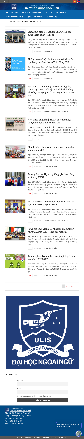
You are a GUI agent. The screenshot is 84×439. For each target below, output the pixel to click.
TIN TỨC (25, 12)
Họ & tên (20, 381)
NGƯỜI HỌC (60, 12)
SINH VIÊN (48, 51)
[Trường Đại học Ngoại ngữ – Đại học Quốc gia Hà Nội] (42, 6)
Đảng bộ (50, 17)
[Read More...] (30, 51)
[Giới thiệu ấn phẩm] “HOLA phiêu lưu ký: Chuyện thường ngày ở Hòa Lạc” (49, 121)
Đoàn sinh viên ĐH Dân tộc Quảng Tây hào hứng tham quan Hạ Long (49, 33)
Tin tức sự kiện (51, 166)
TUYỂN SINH (36, 12)
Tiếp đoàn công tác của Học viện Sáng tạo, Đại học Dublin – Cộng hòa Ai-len (51, 203)
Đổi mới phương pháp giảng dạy (57, 111)
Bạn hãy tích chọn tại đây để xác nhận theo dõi (35, 396)
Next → (72, 286)
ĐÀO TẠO (48, 12)
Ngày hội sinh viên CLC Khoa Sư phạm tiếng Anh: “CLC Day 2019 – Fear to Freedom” (51, 230)
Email (19, 388)
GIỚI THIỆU (14, 12)
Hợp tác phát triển (35, 17)
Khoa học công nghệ (14, 17)
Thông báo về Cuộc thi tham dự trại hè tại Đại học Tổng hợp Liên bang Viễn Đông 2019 (51, 61)
